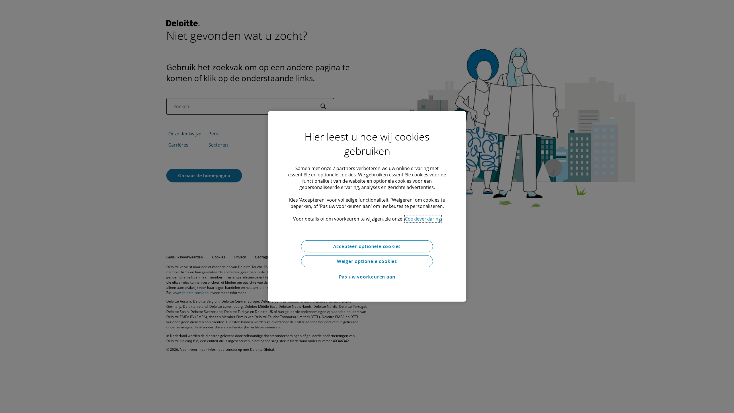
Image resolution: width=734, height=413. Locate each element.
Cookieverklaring (423, 219)
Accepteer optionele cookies (367, 246)
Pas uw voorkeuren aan (367, 277)
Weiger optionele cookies (367, 261)
